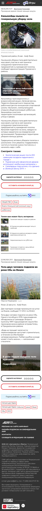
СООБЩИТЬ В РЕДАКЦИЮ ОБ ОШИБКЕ (18, 437)
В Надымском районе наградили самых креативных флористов (23, 234)
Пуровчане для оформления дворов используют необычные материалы (20, 163)
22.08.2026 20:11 (7, 260)
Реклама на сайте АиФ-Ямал (15, 426)
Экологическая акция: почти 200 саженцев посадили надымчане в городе (19, 157)
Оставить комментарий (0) (21, 185)
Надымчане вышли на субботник (21, 240)
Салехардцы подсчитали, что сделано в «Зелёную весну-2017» (21, 167)
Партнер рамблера (20, 500)
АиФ (20, 301)
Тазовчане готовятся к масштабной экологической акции (22, 248)
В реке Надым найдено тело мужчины (19, 358)
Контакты (6, 434)
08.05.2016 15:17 (6, 9)
